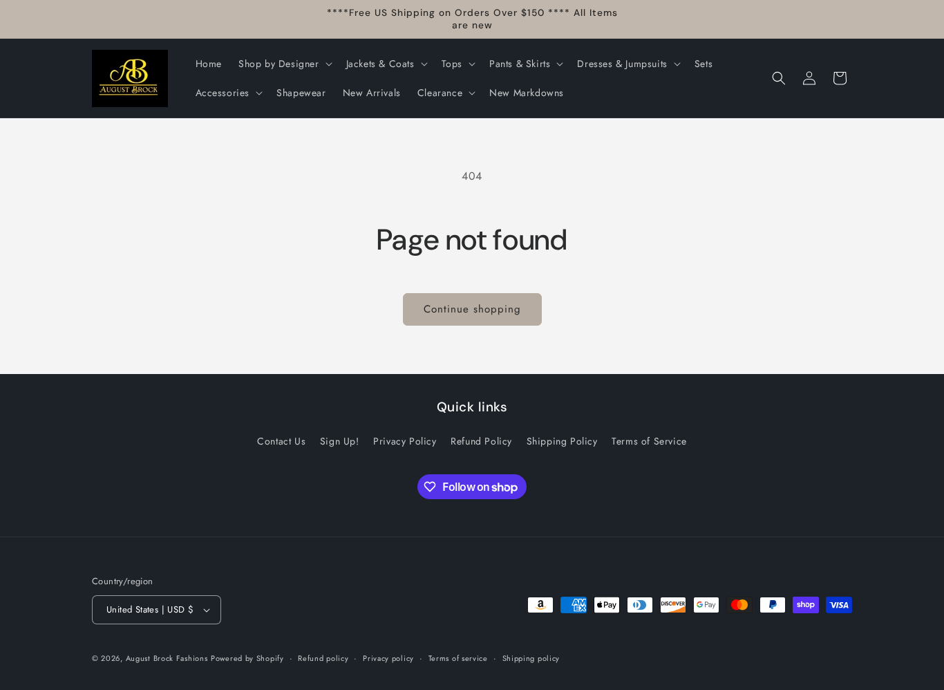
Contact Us (281, 441)
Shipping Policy (562, 441)
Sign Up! (339, 441)
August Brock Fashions (167, 658)
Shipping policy (531, 658)
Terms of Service (649, 441)
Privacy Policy (404, 441)
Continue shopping (472, 309)
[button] (284, 63)
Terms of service (458, 658)
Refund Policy (481, 441)
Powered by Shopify (247, 658)
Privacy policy (388, 658)
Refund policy (323, 658)
